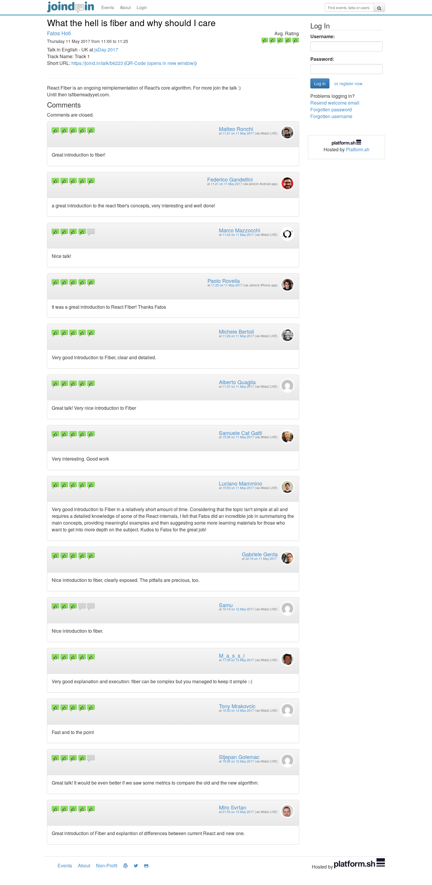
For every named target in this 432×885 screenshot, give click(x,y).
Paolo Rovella (223, 280)
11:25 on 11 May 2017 (226, 285)
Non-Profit (106, 865)
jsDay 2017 (106, 49)
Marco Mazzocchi (239, 230)
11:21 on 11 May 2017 (238, 133)
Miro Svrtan (232, 807)
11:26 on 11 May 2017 (238, 336)
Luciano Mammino (240, 483)
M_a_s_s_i (232, 655)
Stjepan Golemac (239, 756)
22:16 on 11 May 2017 (261, 558)
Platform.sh (357, 149)
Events (107, 7)
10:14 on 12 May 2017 (238, 609)
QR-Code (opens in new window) (160, 63)
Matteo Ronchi (236, 128)
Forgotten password (331, 109)
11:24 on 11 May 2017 (238, 234)
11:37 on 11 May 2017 (238, 386)
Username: (322, 36)
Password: (322, 59)
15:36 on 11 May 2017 (238, 437)
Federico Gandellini (230, 179)
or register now (348, 83)
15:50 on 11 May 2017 (238, 488)
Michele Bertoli (236, 331)
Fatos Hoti (59, 33)
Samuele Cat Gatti (240, 432)
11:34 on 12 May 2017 (238, 660)
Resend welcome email (334, 102)
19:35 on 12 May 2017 (238, 761)
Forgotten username (331, 116)
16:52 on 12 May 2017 (238, 710)
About (125, 7)
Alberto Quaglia (237, 382)
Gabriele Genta (260, 554)
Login (142, 7)
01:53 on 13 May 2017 (238, 812)
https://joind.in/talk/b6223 (97, 63)
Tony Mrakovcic (237, 706)
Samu (226, 605)
